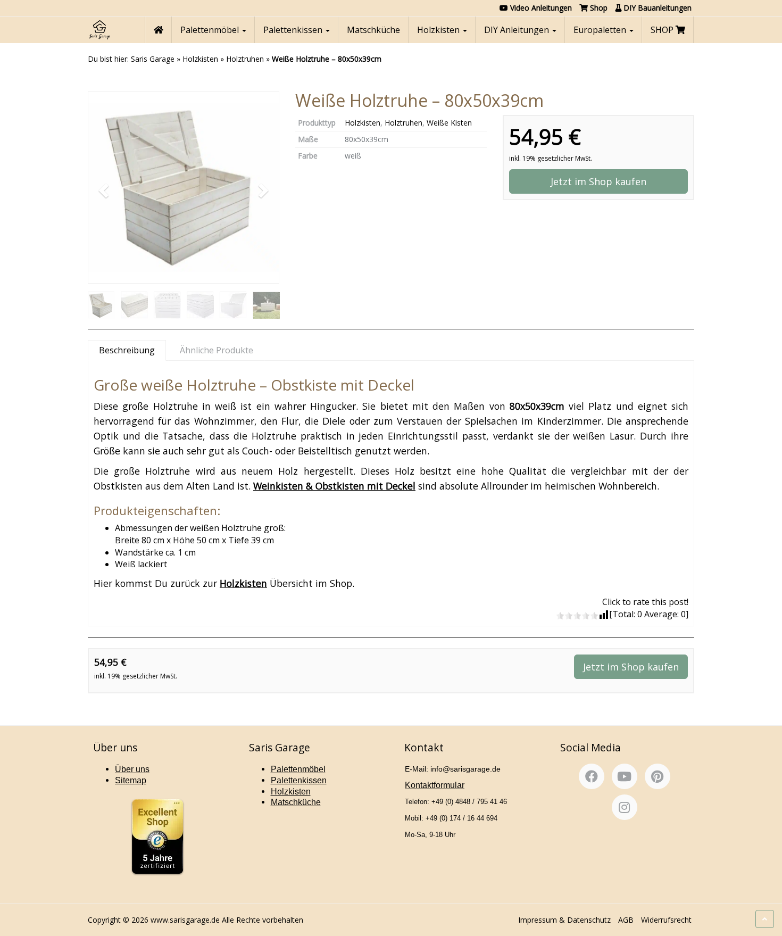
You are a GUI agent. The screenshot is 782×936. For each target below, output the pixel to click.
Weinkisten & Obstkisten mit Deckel (334, 485)
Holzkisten (439, 30)
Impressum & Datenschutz (564, 920)
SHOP (663, 30)
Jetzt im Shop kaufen (598, 181)
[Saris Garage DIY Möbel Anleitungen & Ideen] (99, 29)
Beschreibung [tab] (127, 350)
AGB (626, 920)
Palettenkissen (294, 30)
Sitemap (130, 780)
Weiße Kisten (449, 123)
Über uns (132, 769)
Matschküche (373, 30)
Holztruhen (245, 59)
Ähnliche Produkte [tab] (216, 350)
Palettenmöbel (210, 30)
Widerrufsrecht (666, 920)
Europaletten (600, 30)
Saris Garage (152, 59)
